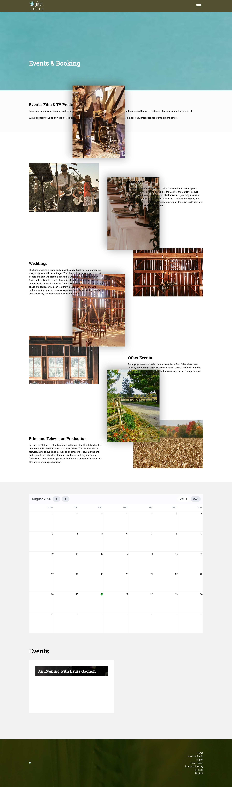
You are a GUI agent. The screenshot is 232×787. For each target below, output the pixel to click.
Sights (200, 759)
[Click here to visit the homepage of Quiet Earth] (36, 6)
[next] (65, 499)
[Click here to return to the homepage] (30, 763)
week (195, 499)
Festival (199, 770)
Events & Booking (194, 766)
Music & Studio (195, 756)
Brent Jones (197, 763)
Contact (199, 773)
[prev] (56, 499)
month (183, 499)
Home (200, 753)
